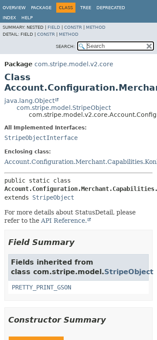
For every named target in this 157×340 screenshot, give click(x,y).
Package (41, 7)
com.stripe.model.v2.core (73, 64)
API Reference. (64, 220)
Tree (85, 7)
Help (27, 17)
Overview (14, 7)
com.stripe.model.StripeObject (64, 107)
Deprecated (110, 7)
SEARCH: (65, 46)
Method (96, 27)
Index (9, 17)
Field (54, 27)
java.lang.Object (29, 100)
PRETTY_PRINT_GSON (41, 287)
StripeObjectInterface (41, 137)
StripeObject (53, 197)
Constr (73, 27)
